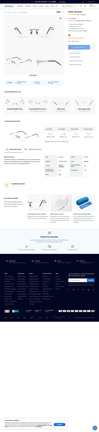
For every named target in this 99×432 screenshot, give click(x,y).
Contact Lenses (8, 299)
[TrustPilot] (29, 311)
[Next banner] (69, 1)
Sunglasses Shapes (34, 281)
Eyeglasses (10, 12)
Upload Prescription (47, 289)
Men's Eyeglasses (9, 276)
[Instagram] (73, 290)
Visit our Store (46, 281)
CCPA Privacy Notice (32, 318)
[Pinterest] (83, 290)
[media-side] (49, 60)
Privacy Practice (24, 318)
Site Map (57, 289)
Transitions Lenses (9, 284)
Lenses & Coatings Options (75, 60)
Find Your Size (75, 41)
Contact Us (45, 291)
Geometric (61, 166)
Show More (33, 75)
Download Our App (33, 289)
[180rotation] (61, 18)
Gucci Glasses (21, 281)
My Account (45, 276)
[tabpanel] (49, 166)
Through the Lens (59, 281)
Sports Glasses (8, 294)
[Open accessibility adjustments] (83, 2)
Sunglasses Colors (33, 284)
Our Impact (58, 279)
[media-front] (34, 30)
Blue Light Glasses (9, 291)
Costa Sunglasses (22, 294)
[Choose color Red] (69, 35)
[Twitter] (78, 290)
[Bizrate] (38, 311)
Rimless (86, 161)
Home (5, 12)
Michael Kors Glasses (23, 286)
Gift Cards (31, 304)
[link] (9, 6)
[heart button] (92, 47)
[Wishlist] (81, 6)
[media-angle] (19, 60)
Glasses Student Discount (35, 296)
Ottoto (15, 12)
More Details (62, 1)
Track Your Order (47, 279)
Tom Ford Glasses (22, 284)
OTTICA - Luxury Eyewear (11, 301)
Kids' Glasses (8, 281)
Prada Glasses (21, 291)
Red (60, 174)
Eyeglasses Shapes (33, 276)
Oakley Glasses (21, 279)
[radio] (12, 186)
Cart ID (69, 318)
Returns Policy (47, 318)
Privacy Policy (91, 283)
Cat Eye (61, 165)
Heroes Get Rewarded (34, 299)
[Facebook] (68, 290)
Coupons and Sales (9, 304)
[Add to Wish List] (63, 12)
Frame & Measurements (75, 53)
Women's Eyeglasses (9, 279)
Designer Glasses (22, 296)
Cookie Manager (38, 426)
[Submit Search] (63, 6)
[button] (7, 311)
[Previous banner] (31, 1)
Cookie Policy (18, 318)
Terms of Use (85, 283)
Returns (44, 284)
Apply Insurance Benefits (75, 64)
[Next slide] (95, 105)
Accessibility (46, 294)
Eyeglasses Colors (33, 279)
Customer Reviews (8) (74, 57)
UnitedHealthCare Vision (48, 296)
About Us (57, 276)
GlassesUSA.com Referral (35, 301)
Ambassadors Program (35, 294)
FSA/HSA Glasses (33, 286)
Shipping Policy (40, 318)
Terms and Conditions (42, 425)
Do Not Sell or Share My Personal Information (59, 318)
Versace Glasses (22, 289)
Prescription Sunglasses (10, 289)
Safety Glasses (8, 296)
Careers (57, 284)
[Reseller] (49, 311)
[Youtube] (88, 290)
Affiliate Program (33, 291)
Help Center (45, 286)
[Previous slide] (4, 105)
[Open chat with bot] (95, 428)
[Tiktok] (93, 290)
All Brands (20, 299)
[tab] (13, 150)
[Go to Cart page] (85, 6)
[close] (65, 420)
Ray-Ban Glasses (22, 276)
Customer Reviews (59, 286)
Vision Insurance (47, 299)
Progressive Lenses (9, 286)
